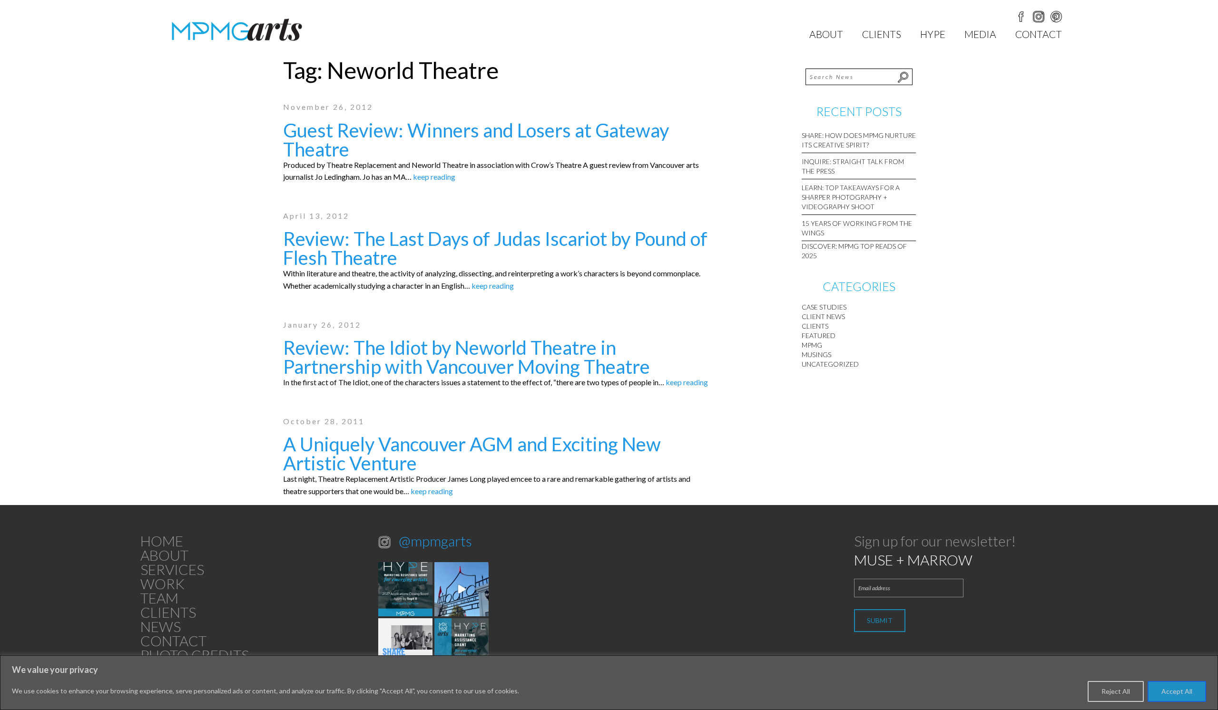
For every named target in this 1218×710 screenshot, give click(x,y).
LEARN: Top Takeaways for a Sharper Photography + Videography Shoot (851, 197)
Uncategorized (830, 364)
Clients (881, 34)
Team (159, 598)
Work (162, 583)
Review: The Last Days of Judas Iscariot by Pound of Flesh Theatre (495, 248)
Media (980, 34)
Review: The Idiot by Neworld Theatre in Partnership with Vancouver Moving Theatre (466, 357)
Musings (816, 354)
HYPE (932, 34)
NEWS (160, 626)
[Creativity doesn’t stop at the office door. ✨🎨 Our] (405, 645)
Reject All (1115, 691)
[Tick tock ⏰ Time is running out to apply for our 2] (405, 589)
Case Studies (824, 307)
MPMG (812, 345)
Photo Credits (194, 655)
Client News (823, 316)
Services (172, 569)
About (826, 34)
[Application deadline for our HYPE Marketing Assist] (461, 645)
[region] (609, 682)
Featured (818, 335)
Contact (1038, 34)
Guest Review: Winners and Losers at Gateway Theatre (476, 140)
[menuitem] (826, 34)
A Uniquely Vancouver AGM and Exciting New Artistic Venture (472, 454)
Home (161, 541)
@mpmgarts (435, 540)
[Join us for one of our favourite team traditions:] (461, 589)
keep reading (434, 176)
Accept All (1176, 691)
